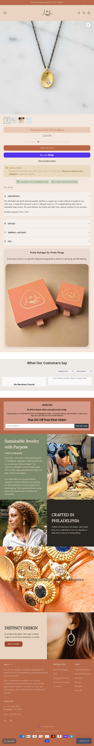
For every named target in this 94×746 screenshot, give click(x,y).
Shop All (78, 690)
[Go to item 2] (14, 120)
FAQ (55, 673)
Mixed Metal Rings (82, 669)
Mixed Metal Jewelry (82, 673)
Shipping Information (61, 678)
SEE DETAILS (59, 2)
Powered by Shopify (53, 731)
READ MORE (13, 644)
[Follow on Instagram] (11, 721)
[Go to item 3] (21, 120)
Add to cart (47, 148)
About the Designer (60, 669)
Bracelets (78, 686)
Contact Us (57, 686)
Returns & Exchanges (61, 682)
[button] (84, 741)
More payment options (47, 161)
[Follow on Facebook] (5, 721)
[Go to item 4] (29, 120)
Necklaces (79, 678)
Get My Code (81, 426)
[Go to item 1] (7, 120)
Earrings (78, 682)
